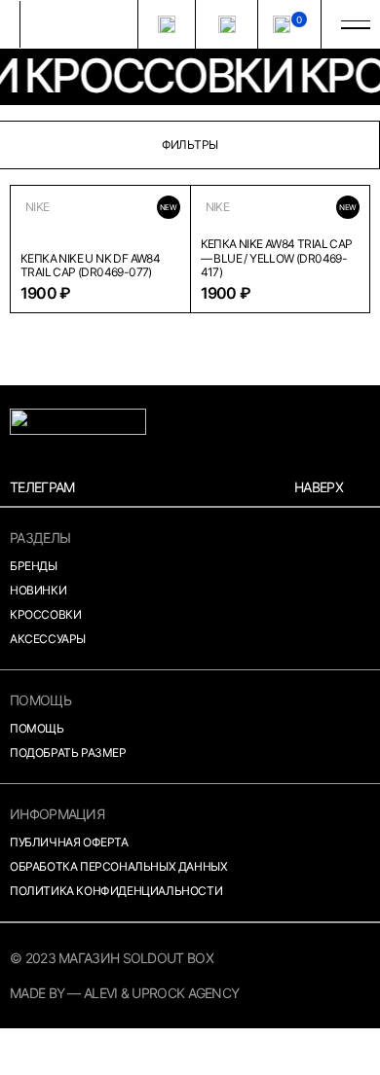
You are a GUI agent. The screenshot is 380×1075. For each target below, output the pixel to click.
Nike (37, 207)
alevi (101, 993)
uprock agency (185, 993)
